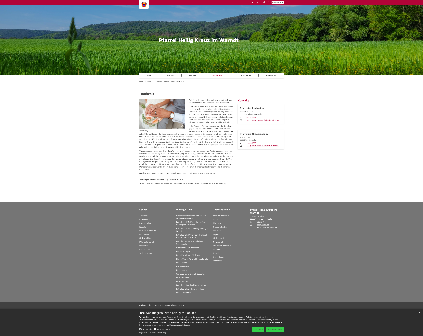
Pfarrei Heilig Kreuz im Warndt (150, 81)
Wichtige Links (184, 209)
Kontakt (243, 100)
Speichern (258, 329)
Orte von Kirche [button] (245, 75)
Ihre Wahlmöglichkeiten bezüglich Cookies (167, 313)
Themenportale (221, 209)
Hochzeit (180, 81)
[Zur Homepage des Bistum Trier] (278, 2)
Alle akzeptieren (275, 329)
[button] (271, 75)
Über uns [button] (170, 75)
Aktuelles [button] (192, 75)
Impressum (143, 333)
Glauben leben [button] (217, 75)
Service (143, 209)
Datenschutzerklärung (179, 325)
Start (149, 75)
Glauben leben (169, 81)
